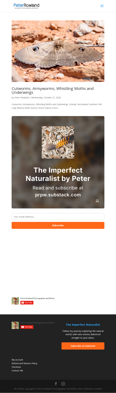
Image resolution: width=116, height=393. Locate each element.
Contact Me (17, 370)
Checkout (16, 366)
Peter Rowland (21, 97)
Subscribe (58, 225)
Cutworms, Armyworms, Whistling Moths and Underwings (53, 90)
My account (17, 359)
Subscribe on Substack (83, 345)
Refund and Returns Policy (24, 363)
